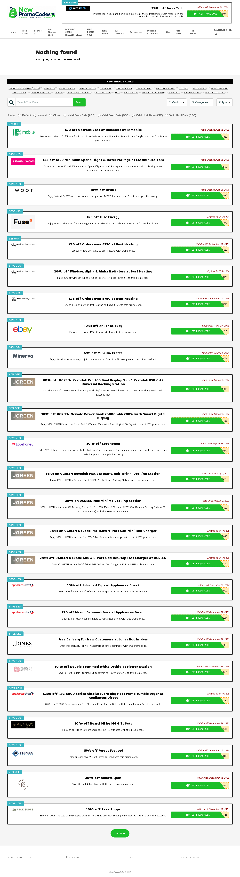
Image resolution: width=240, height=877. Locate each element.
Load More (120, 833)
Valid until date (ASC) (149, 115)
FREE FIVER (127, 857)
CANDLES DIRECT (124, 88)
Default (26, 115)
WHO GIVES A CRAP (165, 88)
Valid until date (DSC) (182, 115)
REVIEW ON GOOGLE (190, 857)
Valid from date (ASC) (81, 115)
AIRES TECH (174, 92)
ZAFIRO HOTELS (144, 88)
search (79, 102)
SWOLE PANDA (200, 88)
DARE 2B (59, 92)
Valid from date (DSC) (115, 115)
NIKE (117, 92)
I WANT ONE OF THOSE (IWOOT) (24, 88)
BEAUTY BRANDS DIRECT (79, 92)
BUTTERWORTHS (103, 92)
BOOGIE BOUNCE (67, 88)
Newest (42, 115)
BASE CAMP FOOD (219, 88)
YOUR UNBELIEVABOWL (153, 92)
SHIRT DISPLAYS (88, 88)
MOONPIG (183, 88)
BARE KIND (49, 88)
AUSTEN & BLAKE (192, 92)
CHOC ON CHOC (19, 92)
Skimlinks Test (72, 857)
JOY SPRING (106, 88)
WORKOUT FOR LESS (215, 92)
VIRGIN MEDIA (131, 92)
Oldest (57, 115)
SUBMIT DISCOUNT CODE (19, 857)
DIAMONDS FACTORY (41, 92)
